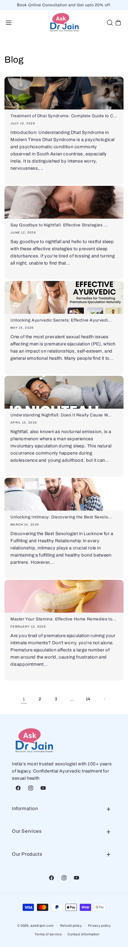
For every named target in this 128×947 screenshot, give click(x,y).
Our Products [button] (27, 854)
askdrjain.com (41, 925)
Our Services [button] (26, 831)
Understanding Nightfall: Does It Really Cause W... (61, 415)
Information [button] (25, 808)
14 (88, 699)
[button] (8, 22)
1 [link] (24, 699)
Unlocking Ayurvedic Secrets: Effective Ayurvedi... (61, 320)
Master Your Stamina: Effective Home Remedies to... (63, 619)
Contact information (83, 934)
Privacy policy (99, 925)
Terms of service (48, 934)
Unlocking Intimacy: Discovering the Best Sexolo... (61, 517)
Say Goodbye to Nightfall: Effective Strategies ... (59, 225)
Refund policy (71, 925)
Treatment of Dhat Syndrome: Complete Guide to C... (63, 116)
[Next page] (104, 699)
